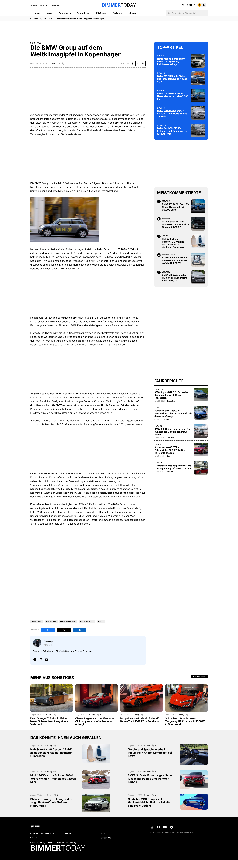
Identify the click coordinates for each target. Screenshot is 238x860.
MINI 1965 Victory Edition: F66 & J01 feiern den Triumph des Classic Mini (53, 779)
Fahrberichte (82, 13)
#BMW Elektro (37, 621)
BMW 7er (158, 389)
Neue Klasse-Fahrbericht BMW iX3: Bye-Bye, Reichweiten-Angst (171, 61)
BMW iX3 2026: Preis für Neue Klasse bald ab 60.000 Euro (172, 96)
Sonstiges (48, 18)
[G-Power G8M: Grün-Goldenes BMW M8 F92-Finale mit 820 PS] (198, 224)
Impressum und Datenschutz (42, 833)
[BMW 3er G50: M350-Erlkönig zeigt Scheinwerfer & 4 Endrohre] (198, 130)
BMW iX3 (161, 55)
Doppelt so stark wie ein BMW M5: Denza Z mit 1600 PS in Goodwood (140, 720)
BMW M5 (158, 444)
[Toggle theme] (201, 5)
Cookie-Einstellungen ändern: (41, 843)
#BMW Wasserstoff (87, 621)
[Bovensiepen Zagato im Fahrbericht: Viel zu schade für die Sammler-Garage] (201, 413)
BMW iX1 (161, 108)
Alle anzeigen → (199, 676)
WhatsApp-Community (51, 5)
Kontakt (68, 833)
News (49, 13)
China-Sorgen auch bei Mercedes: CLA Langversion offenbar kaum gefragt (95, 721)
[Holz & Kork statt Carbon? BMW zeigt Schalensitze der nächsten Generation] (198, 241)
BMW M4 (158, 407)
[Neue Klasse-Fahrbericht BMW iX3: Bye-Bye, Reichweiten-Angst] (198, 61)
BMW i (165, 236)
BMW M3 (166, 272)
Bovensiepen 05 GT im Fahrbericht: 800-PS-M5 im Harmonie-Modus (169, 450)
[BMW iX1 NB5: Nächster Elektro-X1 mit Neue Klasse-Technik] (198, 113)
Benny (55, 63)
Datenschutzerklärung (65, 842)
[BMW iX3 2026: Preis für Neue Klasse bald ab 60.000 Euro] (198, 95)
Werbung (34, 5)
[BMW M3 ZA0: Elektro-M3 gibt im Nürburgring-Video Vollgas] (198, 277)
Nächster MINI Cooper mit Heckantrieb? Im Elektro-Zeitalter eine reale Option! (150, 802)
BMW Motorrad (170, 254)
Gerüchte (117, 13)
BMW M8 (166, 218)
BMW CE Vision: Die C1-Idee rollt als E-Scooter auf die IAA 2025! (175, 260)
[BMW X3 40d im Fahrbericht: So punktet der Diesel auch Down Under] (201, 431)
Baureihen (64, 13)
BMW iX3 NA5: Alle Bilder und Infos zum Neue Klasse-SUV (172, 79)
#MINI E (101, 621)
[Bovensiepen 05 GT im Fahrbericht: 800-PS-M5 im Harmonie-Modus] (201, 449)
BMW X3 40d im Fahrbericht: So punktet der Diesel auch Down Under (172, 432)
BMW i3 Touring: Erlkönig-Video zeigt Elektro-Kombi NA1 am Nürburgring (51, 802)
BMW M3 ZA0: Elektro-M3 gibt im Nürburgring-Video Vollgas (175, 278)
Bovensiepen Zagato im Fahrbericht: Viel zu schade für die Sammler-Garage (173, 413)
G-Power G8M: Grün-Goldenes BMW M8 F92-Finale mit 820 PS (175, 224)
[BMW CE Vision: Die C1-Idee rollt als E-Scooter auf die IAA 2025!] (198, 260)
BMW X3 (158, 426)
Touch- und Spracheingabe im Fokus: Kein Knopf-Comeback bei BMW (150, 753)
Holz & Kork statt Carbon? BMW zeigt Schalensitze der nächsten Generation (173, 243)
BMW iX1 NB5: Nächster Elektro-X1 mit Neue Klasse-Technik (172, 113)
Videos (132, 13)
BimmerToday (36, 18)
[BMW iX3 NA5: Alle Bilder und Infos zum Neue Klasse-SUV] (198, 78)
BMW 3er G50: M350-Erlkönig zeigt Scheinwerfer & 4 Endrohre (172, 131)
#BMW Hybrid (51, 621)
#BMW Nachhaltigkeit (68, 621)
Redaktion (171, 401)
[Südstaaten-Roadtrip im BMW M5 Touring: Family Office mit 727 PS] (201, 468)
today (119, 5)
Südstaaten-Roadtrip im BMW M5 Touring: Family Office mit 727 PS (172, 467)
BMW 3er (161, 125)
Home (37, 13)
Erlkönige (101, 13)
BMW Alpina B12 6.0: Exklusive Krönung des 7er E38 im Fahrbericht (171, 395)
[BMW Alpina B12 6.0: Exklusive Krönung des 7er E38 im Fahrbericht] (201, 394)
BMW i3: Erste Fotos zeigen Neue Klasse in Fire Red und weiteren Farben (150, 779)
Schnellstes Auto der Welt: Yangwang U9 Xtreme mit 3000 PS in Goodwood (185, 721)
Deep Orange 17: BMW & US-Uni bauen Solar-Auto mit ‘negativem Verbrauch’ (49, 721)
